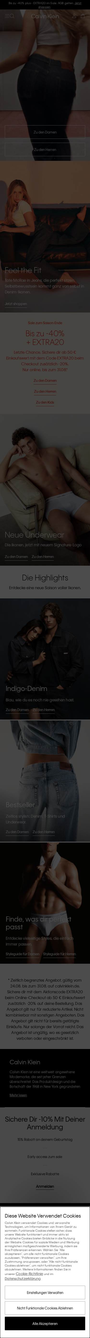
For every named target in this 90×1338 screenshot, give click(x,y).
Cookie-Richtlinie (29, 1273)
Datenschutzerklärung (23, 1278)
